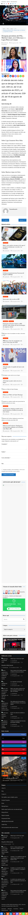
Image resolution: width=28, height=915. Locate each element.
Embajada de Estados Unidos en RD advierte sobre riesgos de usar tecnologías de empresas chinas (14, 325)
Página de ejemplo (5, 815)
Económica (5, 775)
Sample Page (4, 824)
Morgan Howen (5, 812)
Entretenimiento (5, 910)
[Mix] (18, 76)
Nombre (4, 452)
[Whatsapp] (20, 76)
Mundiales (5, 321)
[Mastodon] (15, 76)
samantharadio (5, 42)
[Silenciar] (21, 649)
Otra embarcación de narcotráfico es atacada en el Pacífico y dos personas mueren (18, 703)
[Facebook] (3, 76)
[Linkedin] (10, 76)
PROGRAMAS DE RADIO (7, 821)
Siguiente (22, 220)
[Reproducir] (4, 649)
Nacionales (5, 44)
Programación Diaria (6, 818)
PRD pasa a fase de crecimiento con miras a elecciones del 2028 (12, 341)
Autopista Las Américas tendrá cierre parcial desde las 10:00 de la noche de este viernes (13, 410)
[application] (14, 644)
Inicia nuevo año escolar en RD (11, 299)
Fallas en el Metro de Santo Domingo (13, 395)
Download (4, 1)
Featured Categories (6, 800)
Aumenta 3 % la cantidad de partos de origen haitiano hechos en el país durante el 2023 (18, 858)
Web (2, 463)
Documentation (14, 1)
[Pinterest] (13, 76)
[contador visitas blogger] (11, 592)
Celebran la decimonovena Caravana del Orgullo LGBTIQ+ (13, 273)
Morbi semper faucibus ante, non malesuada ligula (12, 809)
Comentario (4, 444)
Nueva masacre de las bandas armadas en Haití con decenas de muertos (18, 671)
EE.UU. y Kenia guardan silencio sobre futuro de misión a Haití (17, 847)
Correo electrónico (6, 457)
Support (8, 1)
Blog (3, 791)
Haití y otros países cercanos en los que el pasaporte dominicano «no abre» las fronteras (14, 246)
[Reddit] (8, 76)
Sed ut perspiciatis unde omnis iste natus (10, 827)
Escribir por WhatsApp (15, 608)
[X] (5, 76)
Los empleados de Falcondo (16, 681)
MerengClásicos (5, 806)
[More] (23, 76)
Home (3, 803)
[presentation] (22, 758)
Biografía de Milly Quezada (7, 665)
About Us (4, 788)
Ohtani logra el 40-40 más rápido (17, 658)
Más (10, 910)
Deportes (21, 908)
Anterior (6, 220)
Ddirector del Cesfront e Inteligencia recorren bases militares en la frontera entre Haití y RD (13, 427)
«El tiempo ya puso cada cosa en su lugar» (12, 381)
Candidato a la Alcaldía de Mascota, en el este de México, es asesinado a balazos (17, 869)
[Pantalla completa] (23, 649)
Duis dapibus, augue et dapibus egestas (10, 797)
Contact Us (4, 794)
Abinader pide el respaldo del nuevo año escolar (13, 367)
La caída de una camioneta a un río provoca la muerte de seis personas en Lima (18, 880)
